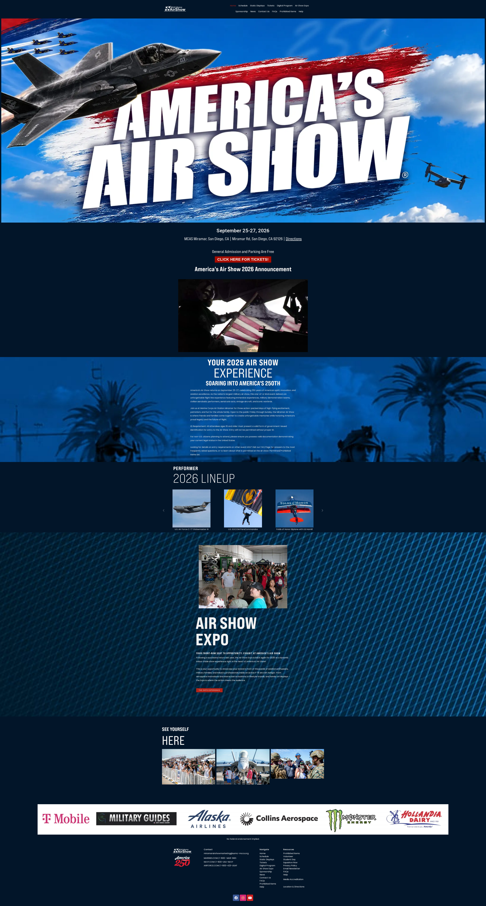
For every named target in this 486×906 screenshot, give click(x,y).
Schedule (243, 5)
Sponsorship (242, 11)
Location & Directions (293, 886)
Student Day (289, 859)
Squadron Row (290, 862)
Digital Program (284, 5)
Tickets (270, 5)
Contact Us (263, 11)
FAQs (274, 11)
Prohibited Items (288, 11)
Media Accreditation (293, 879)
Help (301, 11)
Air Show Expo (302, 5)
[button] (163, 510)
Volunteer (288, 856)
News (253, 11)
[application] (243, 315)
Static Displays (257, 5)
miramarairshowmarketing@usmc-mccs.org (226, 853)
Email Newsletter (291, 868)
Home (233, 5)
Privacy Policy (290, 865)
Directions (294, 238)
